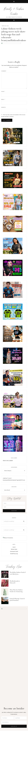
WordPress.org (14, 553)
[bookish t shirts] (12, 253)
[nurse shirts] (12, 231)
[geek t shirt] (12, 429)
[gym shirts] (12, 341)
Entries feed (14, 549)
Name (3, 91)
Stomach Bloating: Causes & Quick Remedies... (17, 599)
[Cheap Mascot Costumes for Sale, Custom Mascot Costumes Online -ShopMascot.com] (8, 537)
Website (3, 107)
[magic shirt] (12, 363)
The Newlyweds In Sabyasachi (15, 582)
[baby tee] (12, 319)
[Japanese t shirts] (12, 165)
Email (3, 99)
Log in (14, 547)
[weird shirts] (12, 275)
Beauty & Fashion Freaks (14, 12)
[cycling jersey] (12, 385)
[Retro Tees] (12, 187)
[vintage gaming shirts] (12, 297)
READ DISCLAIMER (8, 460)
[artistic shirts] (12, 451)
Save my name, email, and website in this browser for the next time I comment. (13, 115)
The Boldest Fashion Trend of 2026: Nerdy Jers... (18, 573)
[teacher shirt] (12, 209)
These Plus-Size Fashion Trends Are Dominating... (16, 590)
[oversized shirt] (12, 143)
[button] (14, 1)
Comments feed (14, 551)
